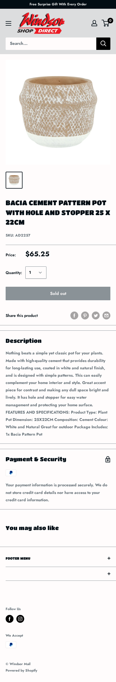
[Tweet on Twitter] (96, 316)
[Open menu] (8, 23)
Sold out (58, 293)
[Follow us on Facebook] (10, 619)
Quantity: (14, 272)
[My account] (94, 23)
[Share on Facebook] (74, 316)
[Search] (103, 43)
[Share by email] (106, 316)
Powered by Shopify (21, 670)
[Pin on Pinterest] (85, 316)
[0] (105, 23)
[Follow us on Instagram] (20, 619)
